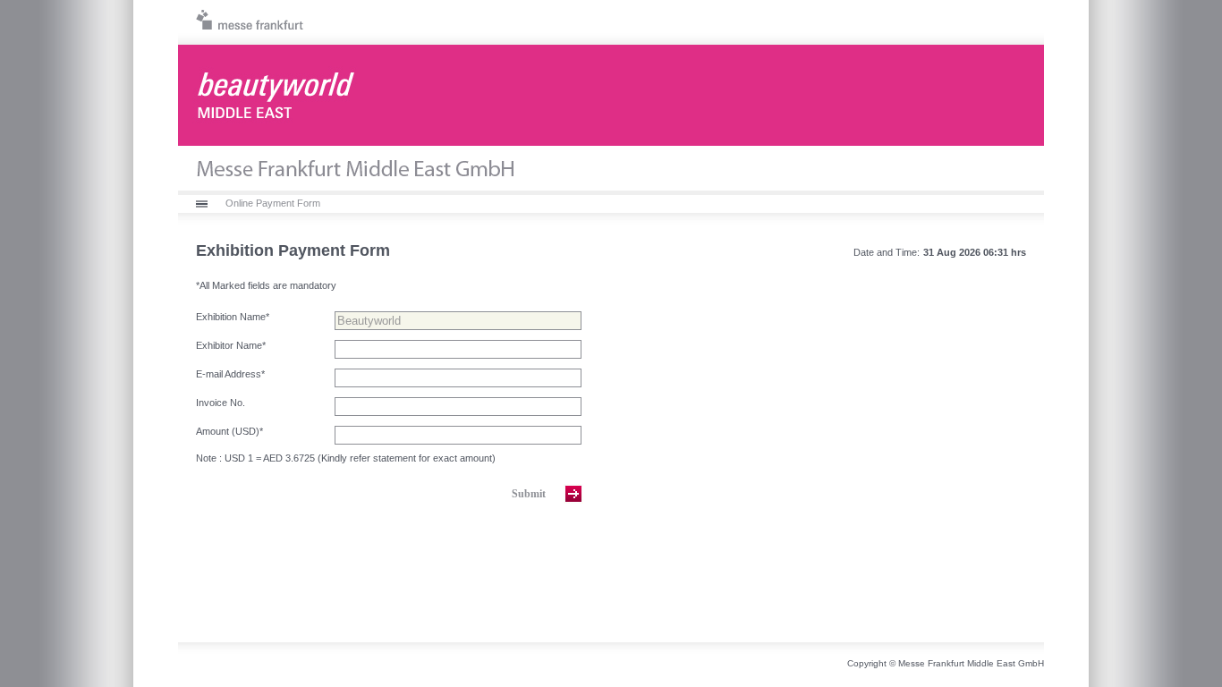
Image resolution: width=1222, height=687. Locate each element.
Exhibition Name (232, 316)
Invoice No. (220, 402)
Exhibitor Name (231, 345)
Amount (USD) (229, 431)
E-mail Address (230, 374)
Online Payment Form (272, 203)
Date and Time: (886, 252)
